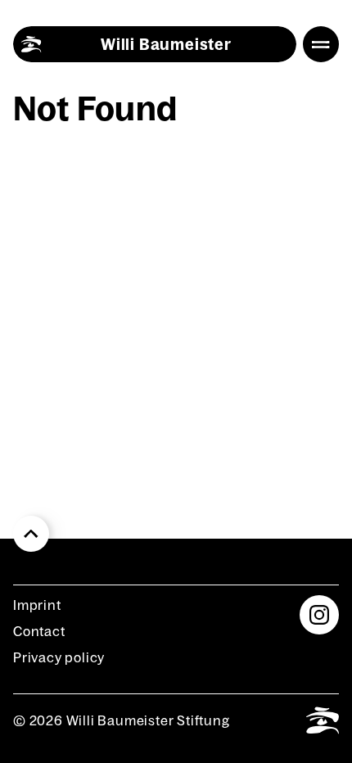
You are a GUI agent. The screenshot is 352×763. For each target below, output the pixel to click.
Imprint (37, 605)
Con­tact (39, 631)
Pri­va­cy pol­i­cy (59, 657)
